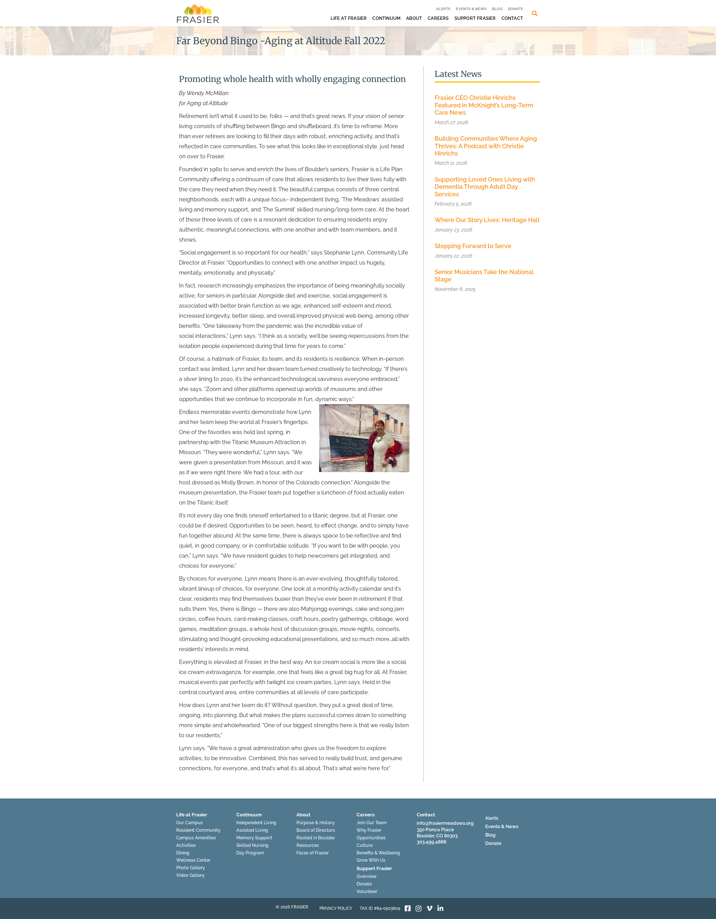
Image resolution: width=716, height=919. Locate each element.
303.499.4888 (431, 842)
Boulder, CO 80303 (437, 835)
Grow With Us (371, 860)
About (414, 18)
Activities (186, 845)
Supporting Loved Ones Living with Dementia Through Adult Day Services (485, 187)
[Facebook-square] (407, 908)
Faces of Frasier (312, 853)
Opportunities (371, 837)
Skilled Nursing (252, 845)
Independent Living (256, 822)
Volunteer (367, 891)
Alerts (443, 9)
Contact (512, 18)
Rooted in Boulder (315, 837)
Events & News (471, 9)
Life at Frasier (349, 18)
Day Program (250, 853)
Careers (438, 18)
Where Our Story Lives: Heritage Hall (487, 219)
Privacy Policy (335, 908)
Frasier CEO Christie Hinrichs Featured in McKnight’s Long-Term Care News (484, 105)
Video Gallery (190, 875)
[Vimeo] (429, 908)
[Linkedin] (440, 908)
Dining (182, 853)
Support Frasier (475, 18)
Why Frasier (369, 830)
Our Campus (189, 822)
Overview (366, 876)
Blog (497, 9)
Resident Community (198, 830)
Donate (515, 9)
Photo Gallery (190, 867)
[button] (535, 13)
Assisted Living (252, 830)
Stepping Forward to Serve (473, 245)
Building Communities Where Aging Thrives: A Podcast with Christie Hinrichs (486, 146)
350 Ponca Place (435, 829)
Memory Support (254, 837)
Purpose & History (315, 822)
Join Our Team (372, 822)
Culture (365, 845)
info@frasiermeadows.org (445, 823)
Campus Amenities (196, 837)
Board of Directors (315, 830)
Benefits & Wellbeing (378, 853)
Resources (307, 845)
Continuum (386, 18)
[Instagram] (418, 908)
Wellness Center (193, 860)
